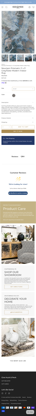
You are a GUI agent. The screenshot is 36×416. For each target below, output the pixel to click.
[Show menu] (2, 7)
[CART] (33, 7)
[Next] (34, 2)
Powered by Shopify (16, 403)
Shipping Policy (5, 403)
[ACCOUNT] (29, 7)
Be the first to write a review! (18, 193)
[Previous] (2, 2)
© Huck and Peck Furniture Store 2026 (11, 397)
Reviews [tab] (15, 156)
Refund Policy (13, 400)
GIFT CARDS (5, 384)
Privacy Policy (4, 400)
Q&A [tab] (22, 156)
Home (3, 64)
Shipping (4, 122)
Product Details (6, 118)
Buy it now (18, 131)
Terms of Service (22, 400)
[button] (6, 7)
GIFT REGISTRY (5, 381)
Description (4, 102)
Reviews (29, 397)
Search (24, 397)
